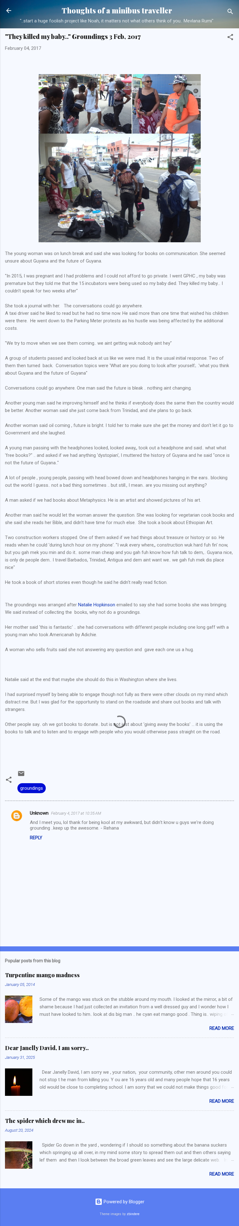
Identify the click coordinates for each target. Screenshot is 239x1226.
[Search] (230, 12)
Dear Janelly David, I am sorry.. (47, 1048)
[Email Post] (21, 776)
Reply (36, 837)
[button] (230, 38)
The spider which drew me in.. (45, 1120)
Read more (221, 1028)
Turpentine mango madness (42, 975)
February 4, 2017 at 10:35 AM (76, 813)
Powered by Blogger (123, 1202)
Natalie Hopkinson (96, 605)
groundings (31, 788)
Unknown (39, 813)
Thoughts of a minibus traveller (117, 10)
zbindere (133, 1214)
